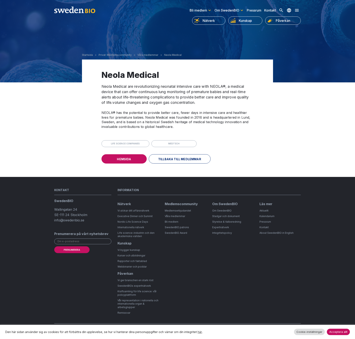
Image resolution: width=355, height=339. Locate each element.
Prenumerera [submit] (72, 250)
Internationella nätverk (131, 227)
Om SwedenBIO (226, 10)
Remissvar (124, 312)
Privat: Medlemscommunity (115, 55)
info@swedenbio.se (69, 220)
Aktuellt (264, 210)
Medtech (174, 143)
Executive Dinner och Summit (135, 216)
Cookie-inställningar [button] (309, 331)
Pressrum (254, 10)
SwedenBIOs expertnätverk (134, 285)
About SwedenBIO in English (276, 232)
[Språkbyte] (289, 10)
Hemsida (124, 159)
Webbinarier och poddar (132, 266)
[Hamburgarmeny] (296, 10)
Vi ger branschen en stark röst (135, 280)
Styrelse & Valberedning (226, 221)
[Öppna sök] (281, 10)
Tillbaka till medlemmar (179, 159)
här (200, 332)
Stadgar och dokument (226, 216)
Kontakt (270, 10)
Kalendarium (266, 216)
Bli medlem (198, 10)
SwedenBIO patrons (177, 227)
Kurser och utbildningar (131, 255)
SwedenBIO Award (176, 232)
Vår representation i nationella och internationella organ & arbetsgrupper (138, 304)
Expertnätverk (220, 227)
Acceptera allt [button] (338, 331)
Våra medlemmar (147, 55)
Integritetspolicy (222, 232)
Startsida (87, 55)
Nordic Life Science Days (133, 221)
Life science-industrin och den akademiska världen (136, 234)
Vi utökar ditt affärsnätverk (133, 210)
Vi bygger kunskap (129, 249)
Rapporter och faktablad (132, 261)
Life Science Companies (125, 143)
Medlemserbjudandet (178, 210)
